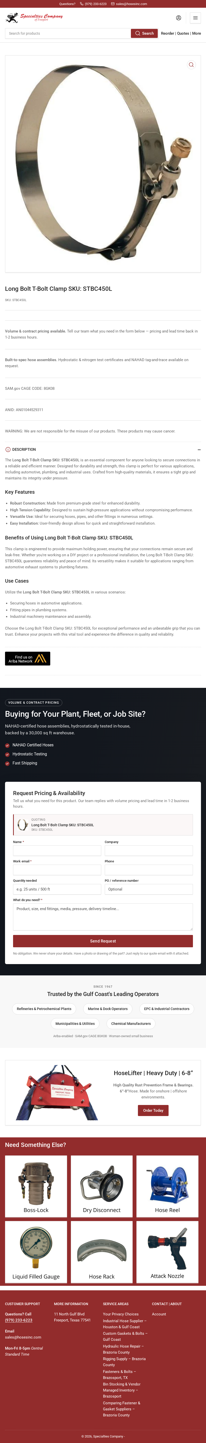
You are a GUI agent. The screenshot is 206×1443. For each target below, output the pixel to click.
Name (18, 842)
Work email (22, 861)
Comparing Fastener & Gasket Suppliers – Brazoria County (121, 1409)
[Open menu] (195, 17)
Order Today (153, 1110)
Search (148, 33)
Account (159, 1314)
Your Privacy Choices (121, 1314)
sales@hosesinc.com (23, 1337)
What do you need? (27, 900)
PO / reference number (122, 880)
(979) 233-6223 (18, 1320)
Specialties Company (108, 1436)
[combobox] (82, 33)
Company (111, 842)
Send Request (103, 941)
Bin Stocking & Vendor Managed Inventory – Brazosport (121, 1390)
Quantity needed (25, 880)
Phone (109, 861)
